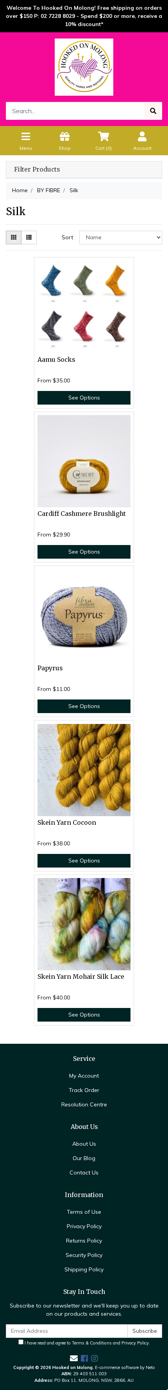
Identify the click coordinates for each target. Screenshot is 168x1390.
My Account (84, 1075)
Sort (67, 237)
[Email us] (74, 1358)
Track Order (84, 1090)
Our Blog (84, 1158)
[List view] (29, 237)
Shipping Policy (84, 1269)
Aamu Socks (56, 359)
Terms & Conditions (92, 1343)
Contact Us (84, 1172)
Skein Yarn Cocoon (67, 822)
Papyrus (50, 668)
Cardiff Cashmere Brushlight (82, 513)
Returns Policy (84, 1240)
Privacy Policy (84, 1226)
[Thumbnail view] (13, 237)
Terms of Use (84, 1211)
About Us (84, 1143)
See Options (84, 397)
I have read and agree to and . (86, 1343)
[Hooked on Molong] (84, 66)
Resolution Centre (84, 1104)
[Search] (153, 111)
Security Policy (84, 1255)
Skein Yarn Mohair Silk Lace (81, 976)
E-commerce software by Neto (125, 1367)
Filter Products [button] (37, 169)
